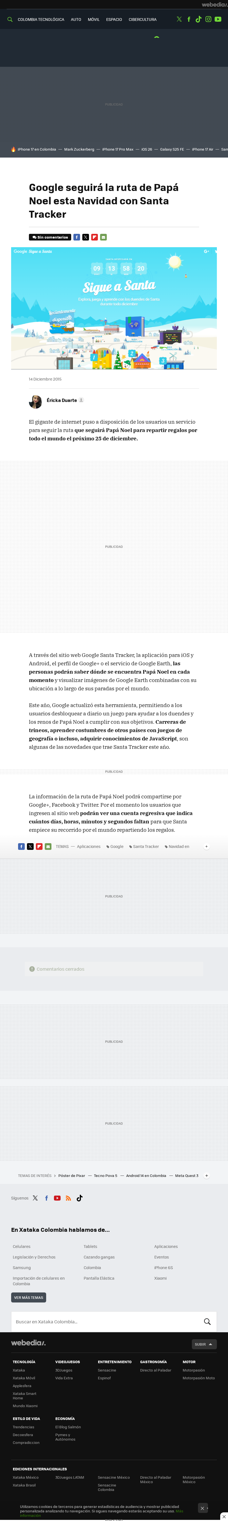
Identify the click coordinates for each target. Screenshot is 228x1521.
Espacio (114, 19)
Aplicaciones (89, 846)
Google (116, 846)
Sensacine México (114, 1477)
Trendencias (23, 1426)
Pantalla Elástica (99, 1278)
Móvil (94, 19)
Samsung (22, 1267)
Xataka (19, 1370)
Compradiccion (26, 1442)
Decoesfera (23, 1434)
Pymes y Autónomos (65, 1437)
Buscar (207, 1322)
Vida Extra (64, 1377)
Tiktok (198, 19)
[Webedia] (215, 4)
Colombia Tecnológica (41, 19)
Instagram (208, 19)
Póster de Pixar (72, 1175)
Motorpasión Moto (199, 1377)
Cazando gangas (99, 1257)
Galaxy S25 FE (172, 149)
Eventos (161, 1257)
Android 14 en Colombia (146, 1175)
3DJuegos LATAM (69, 1477)
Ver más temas (28, 1297)
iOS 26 (147, 149)
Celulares (22, 1246)
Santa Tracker (146, 846)
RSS (68, 1197)
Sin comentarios (53, 237)
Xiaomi (160, 1278)
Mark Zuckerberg (79, 149)
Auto (76, 19)
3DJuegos (63, 1370)
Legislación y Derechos (34, 1257)
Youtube (218, 19)
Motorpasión (194, 1370)
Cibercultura (143, 19)
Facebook (188, 19)
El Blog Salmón (68, 1426)
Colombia (92, 1267)
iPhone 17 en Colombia (37, 149)
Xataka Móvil (24, 1377)
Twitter (179, 19)
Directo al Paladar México (155, 1479)
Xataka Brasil (24, 1485)
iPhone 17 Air (202, 149)
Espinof (104, 1377)
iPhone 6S (163, 1267)
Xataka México (26, 1477)
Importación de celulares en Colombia (39, 1280)
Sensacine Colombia (107, 1487)
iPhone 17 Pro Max (117, 149)
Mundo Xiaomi (25, 1405)
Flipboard (94, 237)
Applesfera (22, 1385)
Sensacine (107, 1370)
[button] (64, 400)
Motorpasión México (194, 1479)
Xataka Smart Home (24, 1395)
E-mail (103, 237)
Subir (200, 1344)
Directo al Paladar (155, 1370)
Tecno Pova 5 (106, 1175)
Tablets (90, 1246)
